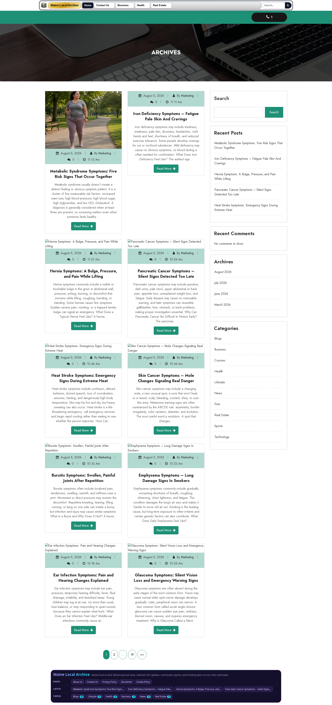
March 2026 (222, 304)
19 (132, 654)
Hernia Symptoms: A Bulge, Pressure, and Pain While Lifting (83, 273)
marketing (104, 153)
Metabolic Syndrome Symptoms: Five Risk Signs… (98, 689)
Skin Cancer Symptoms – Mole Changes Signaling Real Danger (166, 378)
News (218, 393)
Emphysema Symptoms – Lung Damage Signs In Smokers (166, 478)
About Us (77, 681)
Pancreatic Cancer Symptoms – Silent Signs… (248, 689)
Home (87, 5)
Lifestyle (219, 382)
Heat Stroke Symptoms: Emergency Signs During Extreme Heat (83, 378)
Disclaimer (126, 681)
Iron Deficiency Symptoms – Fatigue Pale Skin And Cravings (166, 125)
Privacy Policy (109, 681)
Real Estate (159, 5)
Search (221, 98)
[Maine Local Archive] (44, 5)
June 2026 (221, 294)
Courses (219, 360)
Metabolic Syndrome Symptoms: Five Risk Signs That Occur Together (83, 174)
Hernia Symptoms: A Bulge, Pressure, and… (198, 689)
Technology (221, 437)
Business (123, 5)
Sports (218, 426)
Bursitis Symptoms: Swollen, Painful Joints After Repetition (83, 478)
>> (142, 654)
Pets (217, 404)
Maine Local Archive (65, 5)
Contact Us (102, 5)
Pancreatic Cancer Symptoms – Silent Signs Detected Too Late (166, 273)
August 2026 (223, 272)
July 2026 (220, 283)
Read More (81, 226)
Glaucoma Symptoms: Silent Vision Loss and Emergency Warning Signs (166, 577)
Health (140, 5)
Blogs (218, 338)
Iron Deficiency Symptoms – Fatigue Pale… (150, 689)
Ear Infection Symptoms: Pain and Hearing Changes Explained (83, 577)
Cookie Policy (143, 681)
